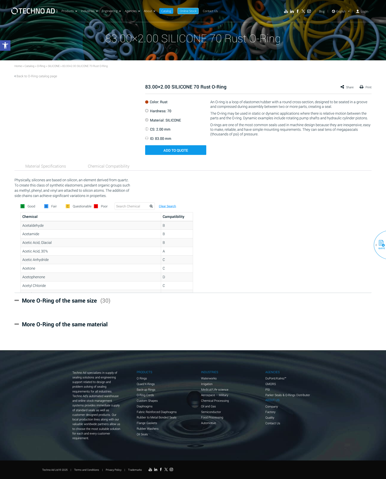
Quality (269, 417)
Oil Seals (142, 434)
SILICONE (54, 66)
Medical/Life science (214, 389)
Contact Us (210, 11)
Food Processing (212, 417)
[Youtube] (286, 11)
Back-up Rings (146, 389)
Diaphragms (145, 406)
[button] (380, 245)
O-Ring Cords (145, 395)
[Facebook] (298, 11)
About (148, 11)
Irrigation (207, 384)
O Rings (142, 378)
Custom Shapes (147, 401)
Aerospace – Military (214, 395)
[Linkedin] (292, 11)
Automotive (208, 423)
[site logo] (34, 10)
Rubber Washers (148, 428)
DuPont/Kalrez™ (275, 378)
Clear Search (167, 206)
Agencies (131, 11)
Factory (270, 412)
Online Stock (188, 11)
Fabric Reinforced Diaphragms (157, 412)
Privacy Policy (113, 470)
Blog (322, 11)
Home (18, 66)
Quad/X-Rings (146, 384)
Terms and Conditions (86, 470)
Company (271, 406)
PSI (267, 389)
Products (68, 11)
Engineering (110, 11)
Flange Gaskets (147, 423)
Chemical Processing (215, 401)
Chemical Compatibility (108, 166)
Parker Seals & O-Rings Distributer (287, 395)
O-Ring (41, 66)
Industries (87, 11)
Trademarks (135, 470)
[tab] (45, 166)
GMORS (270, 384)
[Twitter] (303, 11)
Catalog (166, 11)
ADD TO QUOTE (175, 150)
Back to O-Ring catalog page (36, 76)
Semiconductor (211, 412)
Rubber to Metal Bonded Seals (157, 417)
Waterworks (209, 378)
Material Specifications (45, 166)
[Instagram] (309, 11)
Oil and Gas (208, 406)
